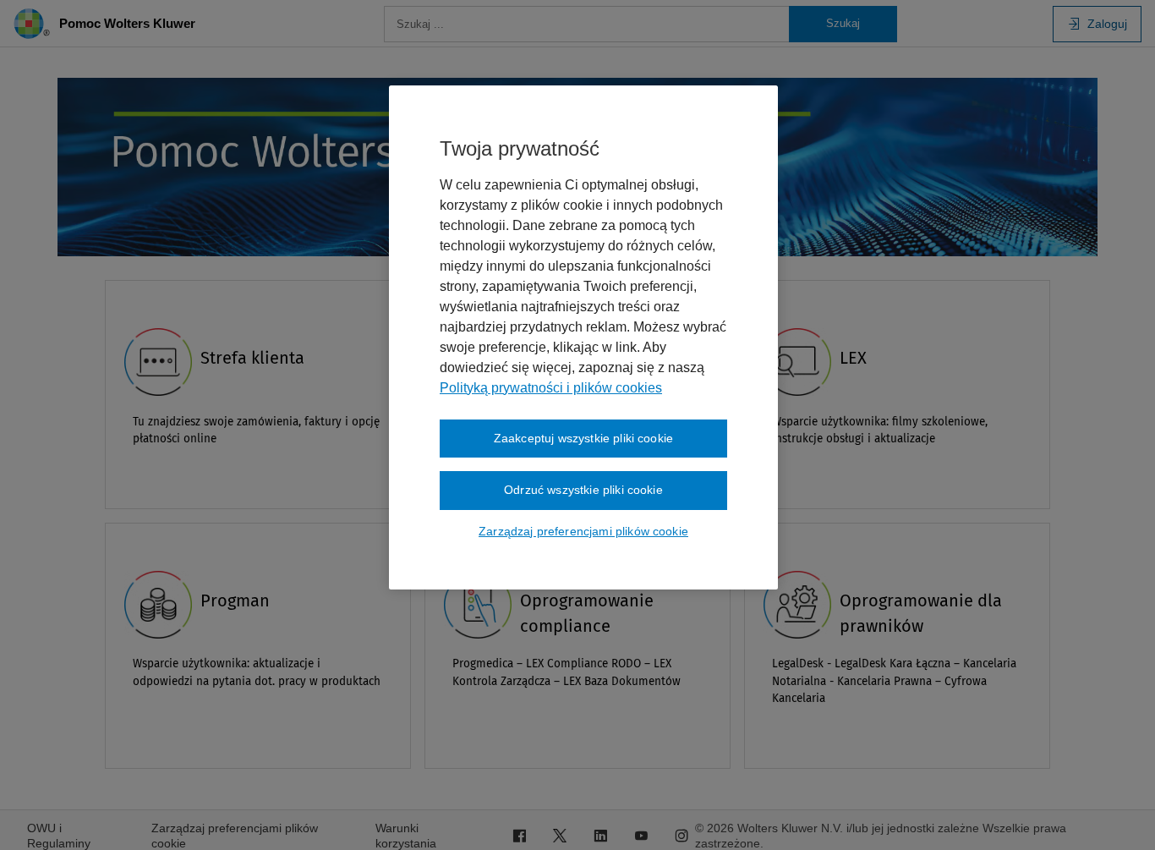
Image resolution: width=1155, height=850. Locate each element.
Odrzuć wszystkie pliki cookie (583, 489)
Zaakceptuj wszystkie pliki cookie (583, 438)
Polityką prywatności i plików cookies (551, 388)
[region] (583, 337)
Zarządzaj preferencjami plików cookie (583, 531)
